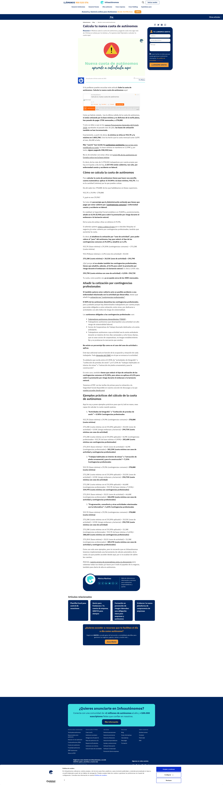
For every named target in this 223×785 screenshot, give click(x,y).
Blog (111, 17)
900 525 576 (82, 2)
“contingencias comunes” (116, 204)
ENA (140, 740)
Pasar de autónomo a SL (92, 740)
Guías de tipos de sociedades (94, 748)
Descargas (124, 740)
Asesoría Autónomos (78, 7)
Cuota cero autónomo (74, 745)
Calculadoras (124, 738)
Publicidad (142, 738)
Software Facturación (109, 746)
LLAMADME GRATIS (159, 65)
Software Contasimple (109, 748)
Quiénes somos (143, 732)
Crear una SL (89, 732)
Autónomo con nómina (92, 746)
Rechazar (169, 780)
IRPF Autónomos (72, 750)
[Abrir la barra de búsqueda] (143, 2)
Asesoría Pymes (94, 7)
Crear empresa (120, 7)
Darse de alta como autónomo (73, 736)
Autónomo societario (91, 735)
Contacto (141, 735)
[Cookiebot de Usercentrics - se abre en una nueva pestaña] (51, 781)
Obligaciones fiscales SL (92, 738)
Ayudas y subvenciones (109, 743)
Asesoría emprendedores (110, 740)
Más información (111, 722)
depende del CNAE (103, 355)
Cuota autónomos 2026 (74, 742)
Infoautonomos (87, 22)
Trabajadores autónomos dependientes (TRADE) (107, 319)
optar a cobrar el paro (106, 226)
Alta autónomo (107, 7)
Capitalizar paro (146, 7)
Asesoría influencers (109, 738)
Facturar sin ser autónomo (75, 739)
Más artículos (7, 17)
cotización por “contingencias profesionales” (107, 297)
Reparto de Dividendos (92, 743)
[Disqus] (111, 670)
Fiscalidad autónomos (74, 748)
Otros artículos (214, 17)
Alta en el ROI (72, 753)
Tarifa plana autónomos (74, 732)
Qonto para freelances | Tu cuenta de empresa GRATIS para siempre (100, 608)
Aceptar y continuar (169, 769)
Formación (124, 743)
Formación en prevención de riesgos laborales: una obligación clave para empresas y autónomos (122, 611)
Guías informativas (126, 735)
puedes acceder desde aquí (94, 390)
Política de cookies (101, 775)
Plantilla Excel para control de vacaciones (78, 606)
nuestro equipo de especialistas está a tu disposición (111, 562)
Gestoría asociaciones (109, 732)
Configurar (167, 775)
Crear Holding (133, 7)
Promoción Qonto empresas (111, 751)
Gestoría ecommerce (109, 735)
